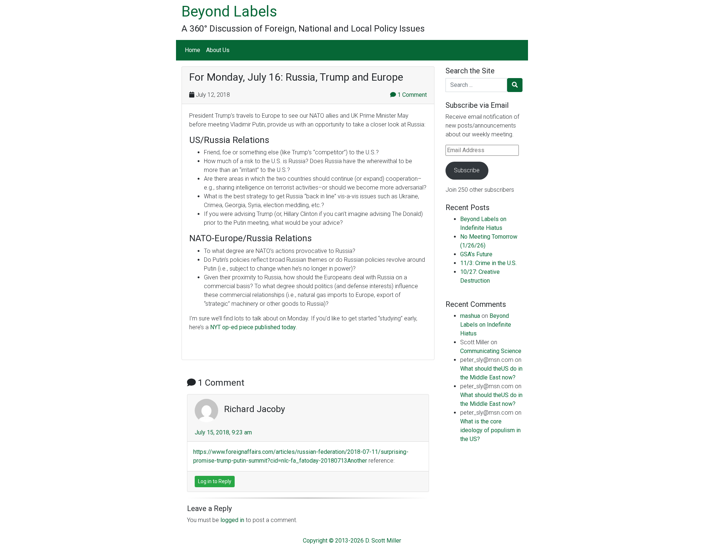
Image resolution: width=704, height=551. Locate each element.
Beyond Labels (229, 11)
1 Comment (411, 94)
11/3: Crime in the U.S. (488, 263)
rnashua (470, 315)
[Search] (514, 85)
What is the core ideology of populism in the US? (490, 430)
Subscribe (467, 170)
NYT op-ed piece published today (253, 327)
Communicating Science (490, 351)
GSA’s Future (476, 254)
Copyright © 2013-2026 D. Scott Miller (352, 540)
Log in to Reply (214, 481)
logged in (232, 520)
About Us (218, 50)
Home (192, 50)
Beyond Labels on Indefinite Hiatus (485, 324)
